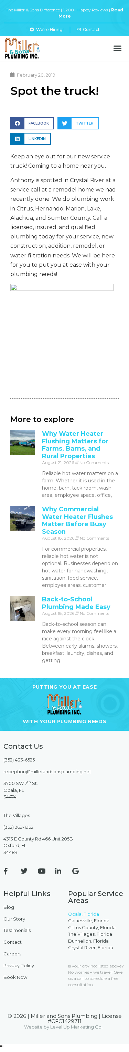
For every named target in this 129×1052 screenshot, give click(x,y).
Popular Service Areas (95, 897)
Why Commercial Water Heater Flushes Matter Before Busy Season (77, 520)
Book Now (15, 977)
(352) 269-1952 (18, 827)
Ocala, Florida (83, 914)
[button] (117, 48)
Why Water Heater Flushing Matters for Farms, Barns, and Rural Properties (75, 445)
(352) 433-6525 (19, 760)
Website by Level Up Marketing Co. (63, 1027)
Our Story (14, 919)
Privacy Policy (18, 965)
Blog (8, 907)
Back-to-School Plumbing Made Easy (76, 603)
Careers (12, 953)
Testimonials (17, 930)
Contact (12, 942)
